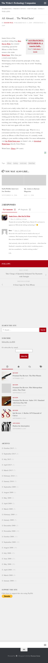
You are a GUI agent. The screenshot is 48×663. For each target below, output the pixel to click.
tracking (15, 163)
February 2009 (9, 514)
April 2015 (8, 465)
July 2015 (7, 459)
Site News (16, 423)
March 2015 (8, 470)
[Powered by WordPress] (16, 656)
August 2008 (8, 547)
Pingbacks (25, 209)
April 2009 (8, 503)
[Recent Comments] (29, 366)
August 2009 (8, 492)
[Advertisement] (19, 304)
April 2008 (8, 569)
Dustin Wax (8, 23)
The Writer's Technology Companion (19, 3)
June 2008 (7, 558)
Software (32, 8)
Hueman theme (35, 656)
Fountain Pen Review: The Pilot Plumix (27, 375)
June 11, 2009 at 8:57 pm (23, 230)
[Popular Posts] (18, 366)
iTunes (13, 148)
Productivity (19, 8)
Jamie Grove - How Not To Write (19, 216)
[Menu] (45, 3)
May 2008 (7, 564)
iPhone (9, 163)
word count (23, 163)
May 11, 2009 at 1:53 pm (19, 219)
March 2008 (8, 575)
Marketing (7, 8)
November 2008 (9, 531)
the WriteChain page (12, 141)
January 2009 (9, 520)
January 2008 (9, 580)
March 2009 (8, 509)
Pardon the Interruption (21, 426)
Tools (41, 8)
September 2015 (10, 453)
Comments (10, 209)
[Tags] (40, 366)
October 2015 (9, 448)
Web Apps (6, 11)
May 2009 (7, 498)
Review (15, 373)
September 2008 (10, 542)
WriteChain (6, 55)
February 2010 (9, 476)
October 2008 (9, 536)
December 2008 (9, 525)
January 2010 (9, 481)
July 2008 (7, 553)
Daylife (35, 52)
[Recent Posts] (7, 366)
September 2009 (10, 487)
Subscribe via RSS (8, 342)
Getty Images (37, 49)
